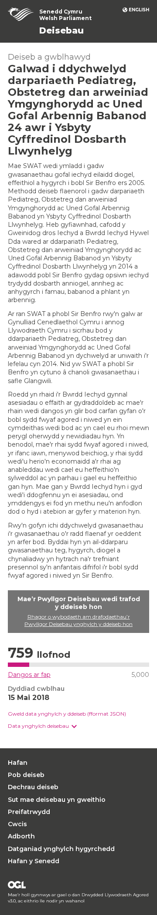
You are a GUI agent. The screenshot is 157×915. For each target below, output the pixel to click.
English (139, 9)
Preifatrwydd (29, 812)
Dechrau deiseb (33, 787)
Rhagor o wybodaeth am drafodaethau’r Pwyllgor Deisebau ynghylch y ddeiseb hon (78, 620)
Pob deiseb (26, 775)
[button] (42, 726)
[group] (78, 726)
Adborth (21, 836)
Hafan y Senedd (33, 861)
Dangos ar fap (29, 675)
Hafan (17, 763)
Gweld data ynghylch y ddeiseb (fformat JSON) (67, 713)
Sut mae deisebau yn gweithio (57, 800)
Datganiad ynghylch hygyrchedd (61, 849)
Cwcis (17, 824)
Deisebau (61, 30)
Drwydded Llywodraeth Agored (17, 884)
